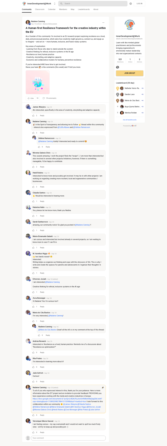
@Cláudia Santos (84, 404)
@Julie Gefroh (94, 410)
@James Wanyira (70, 404)
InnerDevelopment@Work (128, 36)
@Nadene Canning (45, 141)
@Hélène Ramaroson (81, 127)
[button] (38, 82)
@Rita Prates (83, 410)
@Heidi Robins (57, 410)
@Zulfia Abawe (64, 127)
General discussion (50, 24)
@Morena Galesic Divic (42, 410)
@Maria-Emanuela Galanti (60, 407)
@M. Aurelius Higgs (78, 407)
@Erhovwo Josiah (94, 407)
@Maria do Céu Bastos (47, 330)
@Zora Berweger (70, 410)
